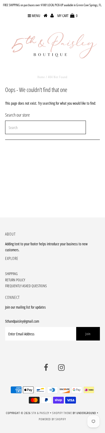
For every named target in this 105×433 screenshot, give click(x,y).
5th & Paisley (40, 413)
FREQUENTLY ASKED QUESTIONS (26, 285)
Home (41, 77)
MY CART (67, 15)
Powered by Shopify (52, 419)
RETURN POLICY (15, 279)
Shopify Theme (62, 413)
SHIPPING (11, 273)
